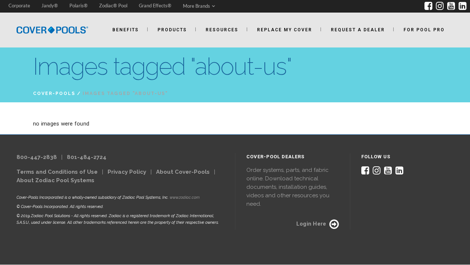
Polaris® (78, 6)
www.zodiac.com (185, 197)
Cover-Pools (54, 93)
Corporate (19, 6)
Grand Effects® (155, 6)
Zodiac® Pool (113, 6)
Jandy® (49, 6)
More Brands (196, 6)
